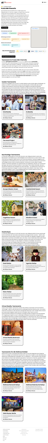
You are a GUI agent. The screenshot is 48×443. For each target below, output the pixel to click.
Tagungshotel (22, 61)
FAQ (4, 440)
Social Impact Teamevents (31, 71)
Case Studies (5, 435)
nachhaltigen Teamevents (16, 71)
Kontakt (4, 439)
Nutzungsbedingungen (24, 430)
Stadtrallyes (29, 74)
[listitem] (12, 107)
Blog (4, 436)
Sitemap (24, 435)
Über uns (5, 437)
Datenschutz (24, 432)
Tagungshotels (6, 433)
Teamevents (5, 432)
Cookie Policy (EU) (24, 433)
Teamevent (4, 63)
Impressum (24, 429)
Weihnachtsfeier (6, 429)
